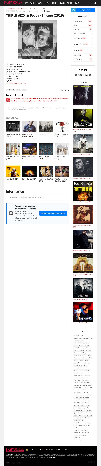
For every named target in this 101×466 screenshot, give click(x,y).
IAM (86, 378)
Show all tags (77, 440)
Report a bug (65, 90)
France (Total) (83, 21)
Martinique (88, 395)
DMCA (66, 450)
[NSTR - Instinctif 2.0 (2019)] (29, 149)
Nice (75, 405)
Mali (87, 392)
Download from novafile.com (16, 83)
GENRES (47, 3)
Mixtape (87, 397)
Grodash (82, 373)
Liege (80, 387)
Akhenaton (76, 340)
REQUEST (76, 3)
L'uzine (87, 383)
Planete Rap (77, 410)
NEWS (26, 3)
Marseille (83, 29)
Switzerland (83, 55)
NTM (81, 405)
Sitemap (58, 450)
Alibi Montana (77, 343)
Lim (88, 387)
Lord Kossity (77, 390)
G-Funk (85, 365)
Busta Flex (81, 350)
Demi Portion (87, 355)
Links (32, 450)
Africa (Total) (79, 38)
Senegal (76, 420)
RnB (80, 415)
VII (79, 435)
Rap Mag (83, 413)
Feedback (49, 450)
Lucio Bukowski (77, 392)
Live (91, 387)
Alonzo (89, 343)
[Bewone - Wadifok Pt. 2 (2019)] (46, 171)
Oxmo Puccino (82, 408)
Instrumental (77, 380)
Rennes (76, 415)
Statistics (40, 450)
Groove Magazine (78, 375)
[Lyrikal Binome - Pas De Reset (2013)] (13, 126)
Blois (79, 348)
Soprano (80, 425)
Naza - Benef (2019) (12, 179)
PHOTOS (69, 3)
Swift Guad (84, 430)
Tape (82, 433)
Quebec (89, 410)
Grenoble (76, 373)
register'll (58, 108)
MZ (78, 403)
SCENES (54, 3)
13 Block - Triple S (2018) (60, 157)
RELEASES (62, 3)
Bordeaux (88, 348)
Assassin (76, 345)
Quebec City (77, 413)
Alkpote (84, 343)
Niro (78, 405)
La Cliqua (82, 385)
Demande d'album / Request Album (53, 213)
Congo (75, 355)
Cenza (80, 353)
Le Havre (76, 387)
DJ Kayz (76, 360)
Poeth (19, 90)
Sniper (75, 425)
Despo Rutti (77, 358)
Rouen (75, 418)
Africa (90, 338)
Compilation (86, 353)
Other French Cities (80, 33)
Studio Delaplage (84, 428)
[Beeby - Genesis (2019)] (29, 171)
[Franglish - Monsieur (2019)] (13, 149)
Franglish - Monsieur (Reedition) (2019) (61, 180)
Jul (84, 383)
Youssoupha (77, 437)
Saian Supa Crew (86, 418)
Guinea (82, 378)
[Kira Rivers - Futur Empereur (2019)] (29, 126)
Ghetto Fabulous (83, 368)
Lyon (84, 392)
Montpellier (77, 400)
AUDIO (32, 3)
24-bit (75, 336)
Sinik (88, 423)
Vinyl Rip (83, 435)
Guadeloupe (77, 378)
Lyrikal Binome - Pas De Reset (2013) (13, 135)
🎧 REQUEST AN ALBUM (85, 10)
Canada (76, 353)
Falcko (83, 363)
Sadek (79, 418)
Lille (84, 387)
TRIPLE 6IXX (11, 90)
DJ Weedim (81, 360)
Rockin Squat (85, 415)
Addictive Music (77, 338)
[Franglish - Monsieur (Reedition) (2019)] (62, 171)
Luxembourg (83, 59)
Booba (83, 348)
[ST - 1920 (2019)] (46, 126)
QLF (85, 410)
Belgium (78, 50)
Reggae (88, 413)
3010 (79, 336)
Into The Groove (86, 380)
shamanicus (34, 11)
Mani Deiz (76, 395)
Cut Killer (80, 355)
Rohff (90, 415)
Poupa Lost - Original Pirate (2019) (61, 135)
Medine (82, 397)
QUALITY (39, 3)
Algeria (82, 340)
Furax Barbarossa (78, 365)
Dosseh (87, 360)
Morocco (89, 400)
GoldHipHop (91, 462)
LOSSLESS (83, 390)
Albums (14, 11)
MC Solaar (76, 397)
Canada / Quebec (80, 44)
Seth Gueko (82, 420)
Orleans (76, 408)
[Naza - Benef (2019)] (13, 171)
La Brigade (76, 385)
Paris (83, 25)
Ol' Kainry (86, 405)
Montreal (83, 400)
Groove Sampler (87, 375)
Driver (75, 363)
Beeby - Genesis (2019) (29, 179)
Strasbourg (76, 428)
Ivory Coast (76, 383)
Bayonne (81, 345)
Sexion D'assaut (78, 423)
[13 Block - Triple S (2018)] (62, 149)
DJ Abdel (90, 358)
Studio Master (77, 430)
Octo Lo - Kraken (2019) (44, 157)
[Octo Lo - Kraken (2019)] (46, 149)
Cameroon (88, 350)
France (87, 363)
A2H (83, 336)
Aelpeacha (85, 338)
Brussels (76, 350)
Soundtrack (86, 425)
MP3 (24, 90)
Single (84, 423)
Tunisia (75, 435)
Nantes (82, 403)
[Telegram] (73, 10)
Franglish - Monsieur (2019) (12, 157)
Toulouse (87, 433)
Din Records (84, 358)
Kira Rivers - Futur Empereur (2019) (27, 135)
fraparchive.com (10, 454)
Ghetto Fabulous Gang (79, 370)
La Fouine (88, 385)
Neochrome (88, 403)
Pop (82, 410)
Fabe (79, 363)
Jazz (81, 383)
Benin (75, 348)
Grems (87, 370)
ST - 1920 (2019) (44, 134)
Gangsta (76, 368)
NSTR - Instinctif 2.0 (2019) (28, 157)
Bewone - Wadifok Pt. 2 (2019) (46, 180)
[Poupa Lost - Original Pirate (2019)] (62, 126)
